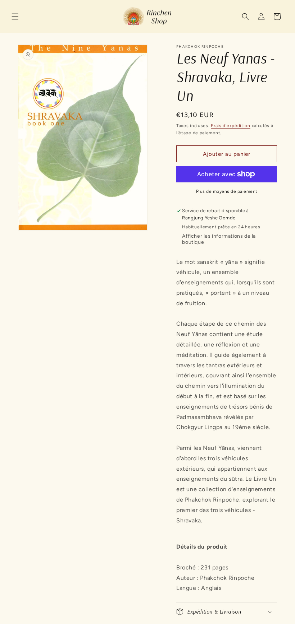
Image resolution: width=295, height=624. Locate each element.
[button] (15, 16)
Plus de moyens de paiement (227, 191)
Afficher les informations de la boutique (219, 239)
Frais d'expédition (230, 125)
